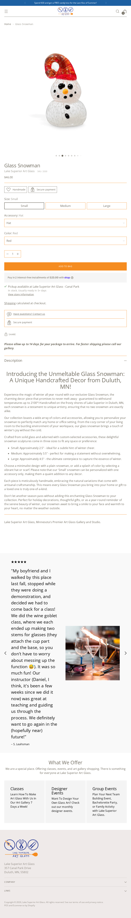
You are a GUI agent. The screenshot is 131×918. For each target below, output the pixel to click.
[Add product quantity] (18, 254)
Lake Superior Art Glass (19, 171)
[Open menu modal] (6, 11)
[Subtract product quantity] (7, 254)
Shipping (10, 303)
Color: (11, 233)
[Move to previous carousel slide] (116, 541)
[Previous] (25, 3)
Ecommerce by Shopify (24, 905)
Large (106, 206)
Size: (11, 199)
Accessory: (13, 215)
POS (6, 905)
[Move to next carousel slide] (124, 541)
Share (12, 334)
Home (7, 24)
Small (24, 206)
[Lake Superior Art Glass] (65, 11)
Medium (65, 206)
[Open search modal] (117, 11)
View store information (21, 294)
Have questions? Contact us (29, 314)
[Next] (106, 3)
